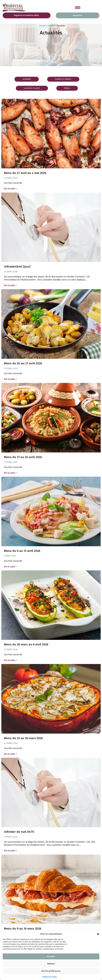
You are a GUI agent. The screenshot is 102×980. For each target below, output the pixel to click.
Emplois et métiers (63, 79)
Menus (67, 88)
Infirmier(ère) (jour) (17, 266)
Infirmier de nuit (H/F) (19, 832)
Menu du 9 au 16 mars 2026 (22, 928)
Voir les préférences (51, 971)
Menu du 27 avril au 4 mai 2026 (25, 173)
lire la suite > (11, 188)
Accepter (51, 956)
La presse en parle (32, 88)
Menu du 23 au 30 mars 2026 (23, 738)
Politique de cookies (49, 977)
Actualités (26, 79)
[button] (98, 934)
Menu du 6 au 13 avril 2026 (22, 551)
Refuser (51, 963)
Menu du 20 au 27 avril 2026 (23, 363)
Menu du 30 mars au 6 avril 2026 (26, 644)
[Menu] (77, 7)
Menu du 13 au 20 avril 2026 (23, 457)
